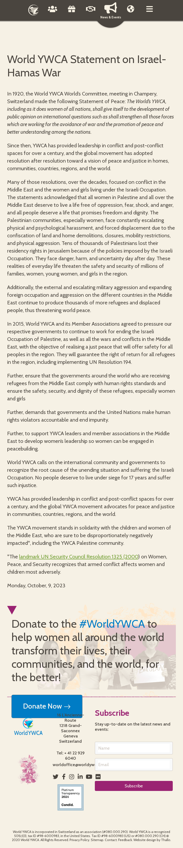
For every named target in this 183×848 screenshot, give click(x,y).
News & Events (110, 17)
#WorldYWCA (112, 624)
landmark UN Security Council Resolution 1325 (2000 (78, 556)
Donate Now (43, 706)
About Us (52, 12)
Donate (71, 12)
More (149, 12)
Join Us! (90, 12)
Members (130, 12)
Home (33, 10)
